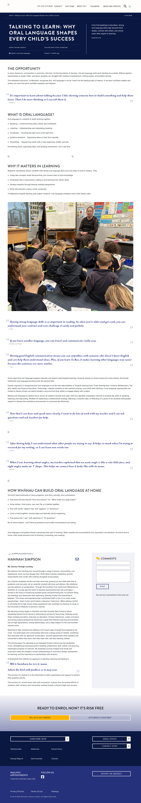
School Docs (56, 749)
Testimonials (16, 749)
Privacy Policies (17, 791)
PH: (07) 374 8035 (45, 6)
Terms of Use (37, 791)
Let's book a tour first (100, 717)
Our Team (69, 6)
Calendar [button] (94, 6)
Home (11, 15)
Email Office (110, 739)
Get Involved (36, 759)
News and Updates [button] (112, 6)
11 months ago (54, 53)
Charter (54, 759)
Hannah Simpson (20, 47)
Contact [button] (58, 6)
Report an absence (111, 773)
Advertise (35, 749)
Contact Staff (110, 746)
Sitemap (55, 791)
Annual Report (16, 759)
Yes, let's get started (40, 717)
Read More (95, 38)
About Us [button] (81, 6)
